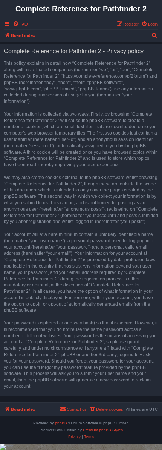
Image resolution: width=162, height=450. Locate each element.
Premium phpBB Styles (103, 430)
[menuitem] (20, 24)
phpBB (61, 423)
